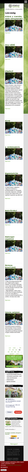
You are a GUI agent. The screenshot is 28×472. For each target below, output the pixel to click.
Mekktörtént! (11, 210)
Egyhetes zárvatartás (11, 381)
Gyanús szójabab (12, 312)
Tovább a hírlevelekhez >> (10, 429)
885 (15, 351)
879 (10, 350)
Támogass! (14, 444)
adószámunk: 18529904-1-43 (13, 454)
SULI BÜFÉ (10, 45)
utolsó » (18, 353)
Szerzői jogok (15, 459)
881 (16, 350)
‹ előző (14, 348)
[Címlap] (14, 7)
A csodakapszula (12, 147)
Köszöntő (9, 71)
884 (12, 351)
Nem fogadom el (4, 467)
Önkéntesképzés (10, 379)
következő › (12, 353)
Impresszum (9, 458)
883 (8, 351)
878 (20, 348)
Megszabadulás (11, 173)
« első (9, 348)
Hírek (7, 121)
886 (18, 351)
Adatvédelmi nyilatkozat (13, 465)
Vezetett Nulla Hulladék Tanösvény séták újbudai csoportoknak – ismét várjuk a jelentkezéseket (14, 376)
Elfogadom (3, 470)
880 (13, 350)
